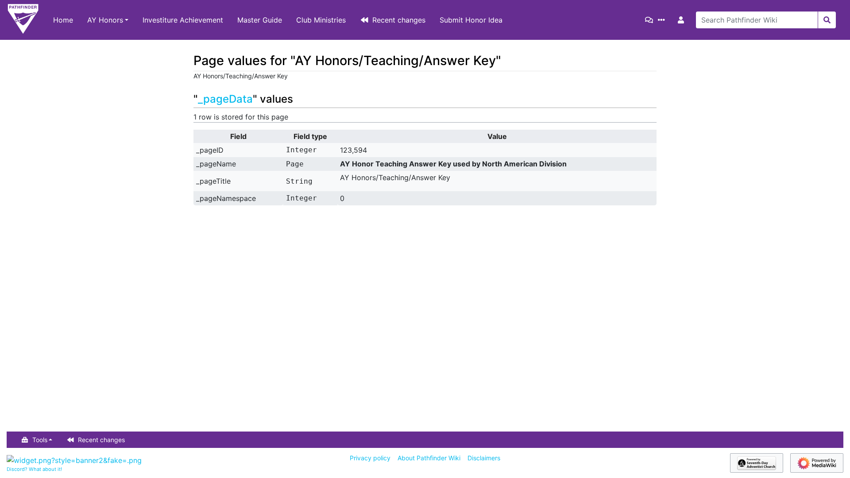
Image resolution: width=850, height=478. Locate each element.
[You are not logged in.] (682, 20)
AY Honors (105, 19)
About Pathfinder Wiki (429, 458)
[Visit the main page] (23, 20)
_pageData (225, 99)
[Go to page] (827, 20)
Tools (39, 439)
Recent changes (398, 19)
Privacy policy (370, 458)
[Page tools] (663, 20)
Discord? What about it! (34, 469)
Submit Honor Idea (471, 19)
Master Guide (259, 19)
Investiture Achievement (183, 19)
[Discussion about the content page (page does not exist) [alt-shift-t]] (651, 20)
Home (63, 19)
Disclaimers (484, 458)
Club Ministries (321, 19)
